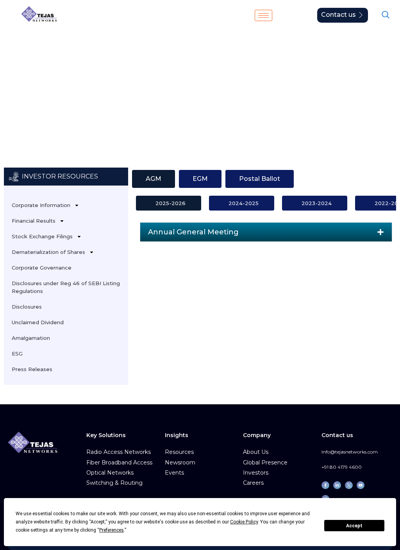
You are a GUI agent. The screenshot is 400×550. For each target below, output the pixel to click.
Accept (354, 526)
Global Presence (265, 462)
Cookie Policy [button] (244, 522)
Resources (179, 451)
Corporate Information (41, 205)
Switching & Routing (114, 482)
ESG (17, 353)
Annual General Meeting (193, 232)
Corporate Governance (41, 267)
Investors (18, 93)
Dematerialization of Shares (48, 252)
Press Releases (32, 369)
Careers (253, 482)
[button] (266, 232)
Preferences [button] (111, 530)
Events (174, 472)
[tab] (153, 179)
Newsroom (180, 462)
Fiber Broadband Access (119, 462)
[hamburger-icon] (263, 15)
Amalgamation (31, 338)
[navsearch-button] (385, 15)
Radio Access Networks (118, 451)
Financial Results (33, 221)
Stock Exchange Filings (74, 93)
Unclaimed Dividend (38, 322)
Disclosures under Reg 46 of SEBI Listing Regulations (66, 287)
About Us (255, 451)
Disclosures (27, 307)
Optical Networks (110, 472)
